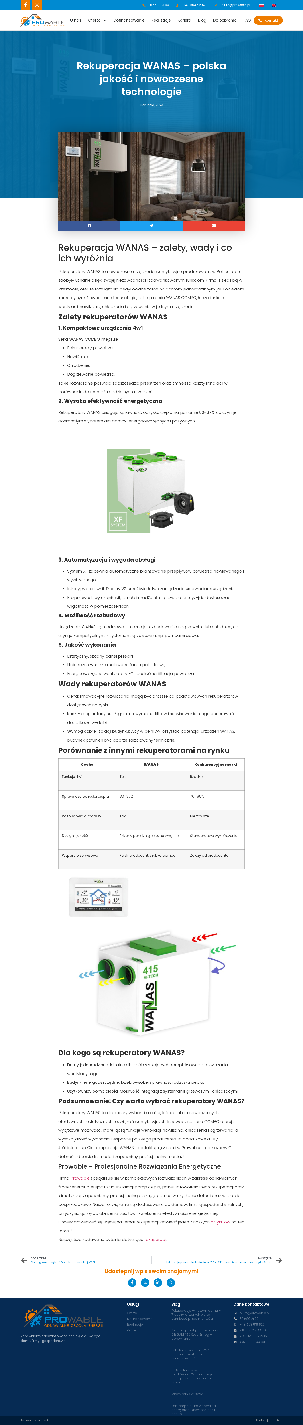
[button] (89, 226)
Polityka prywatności (34, 1420)
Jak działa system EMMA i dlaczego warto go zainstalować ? (191, 1354)
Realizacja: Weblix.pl (269, 1420)
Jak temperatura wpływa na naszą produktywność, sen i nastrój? (193, 1410)
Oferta (94, 20)
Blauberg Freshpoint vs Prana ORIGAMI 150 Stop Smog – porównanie (194, 1334)
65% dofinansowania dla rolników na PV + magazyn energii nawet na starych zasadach (192, 1376)
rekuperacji (155, 1239)
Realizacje (161, 20)
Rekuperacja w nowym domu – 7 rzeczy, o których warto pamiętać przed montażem (196, 1314)
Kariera (184, 20)
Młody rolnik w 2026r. (187, 1394)
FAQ (247, 20)
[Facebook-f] (25, 5)
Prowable (80, 1178)
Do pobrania (225, 20)
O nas (75, 20)
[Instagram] (37, 5)
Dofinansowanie (129, 20)
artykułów (220, 1222)
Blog (202, 20)
